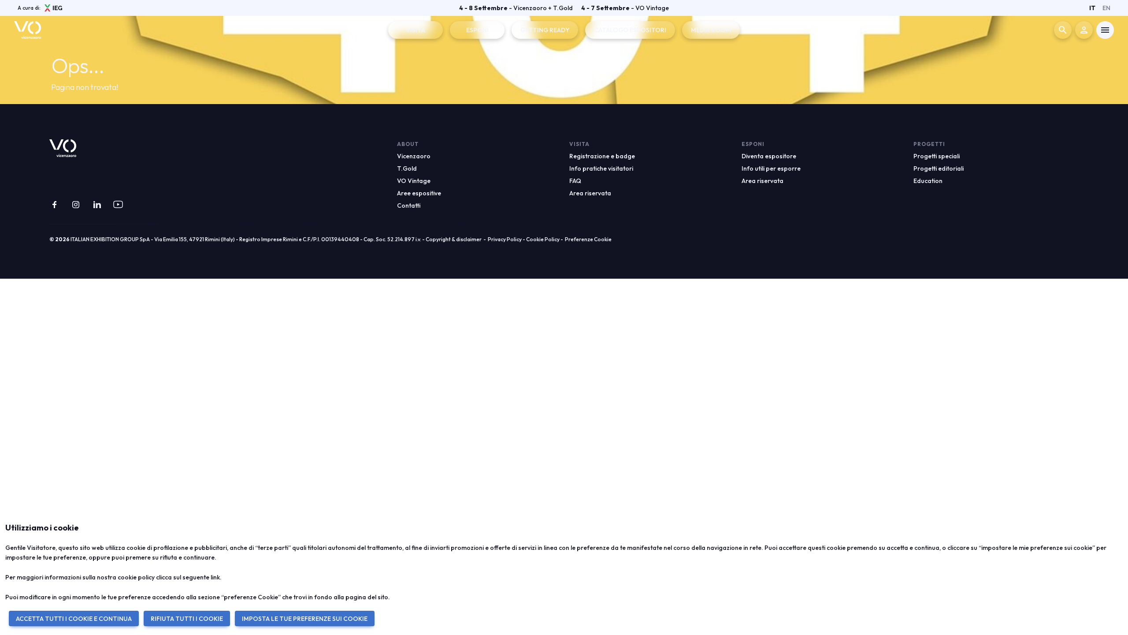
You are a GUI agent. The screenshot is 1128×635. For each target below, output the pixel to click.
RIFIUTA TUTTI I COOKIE (187, 619)
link (215, 577)
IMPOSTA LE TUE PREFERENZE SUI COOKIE (304, 619)
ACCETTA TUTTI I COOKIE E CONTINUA (74, 619)
